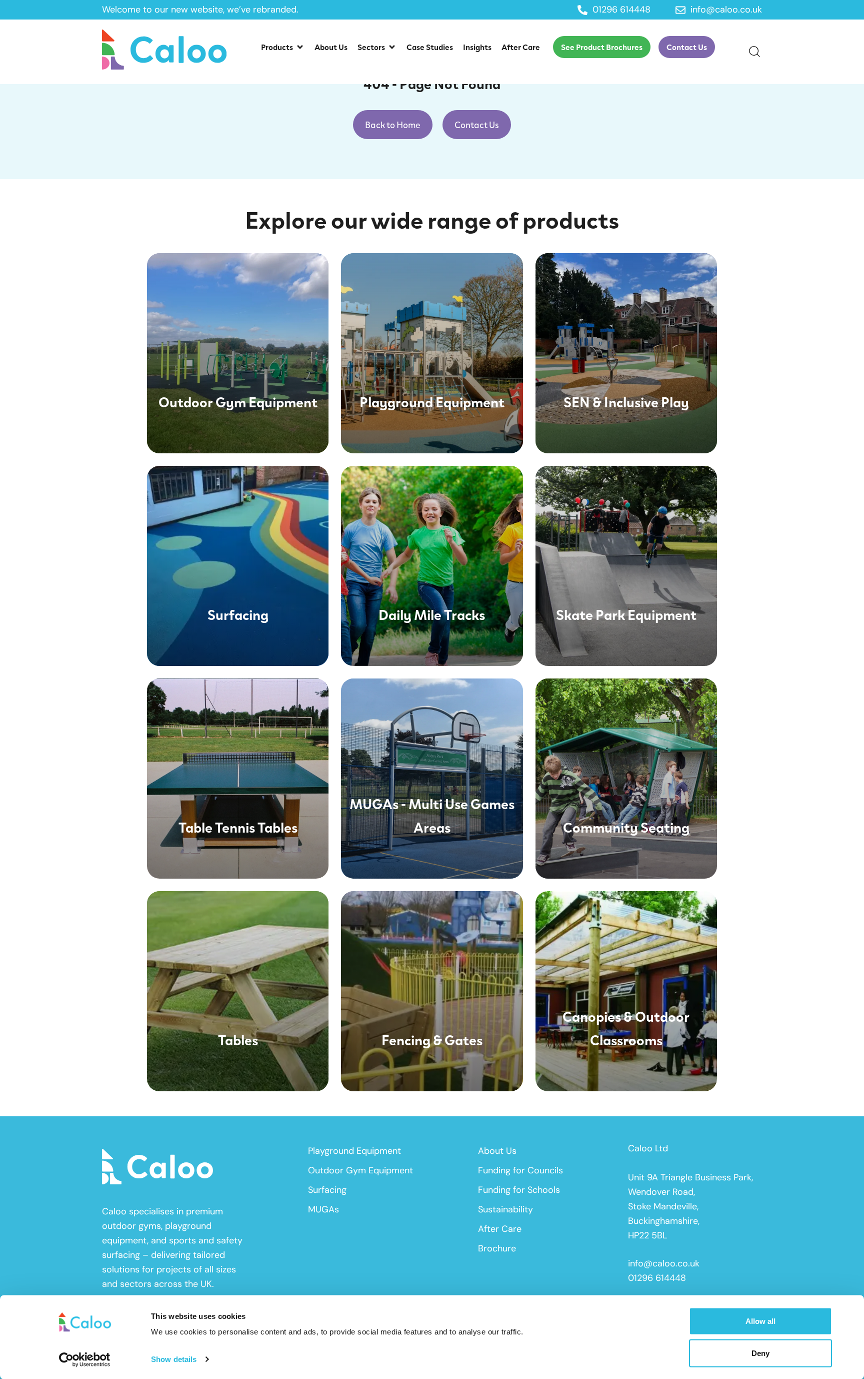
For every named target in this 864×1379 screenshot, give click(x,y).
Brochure (497, 1248)
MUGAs (323, 1209)
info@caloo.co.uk (664, 1263)
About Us (497, 1151)
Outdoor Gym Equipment (360, 1170)
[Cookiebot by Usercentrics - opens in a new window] (84, 1359)
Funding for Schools (519, 1190)
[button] (283, 47)
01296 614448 (657, 1278)
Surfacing (327, 1190)
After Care (500, 1229)
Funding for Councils (520, 1170)
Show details (173, 1359)
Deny (761, 1352)
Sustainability (505, 1209)
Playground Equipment (354, 1151)
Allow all (761, 1321)
